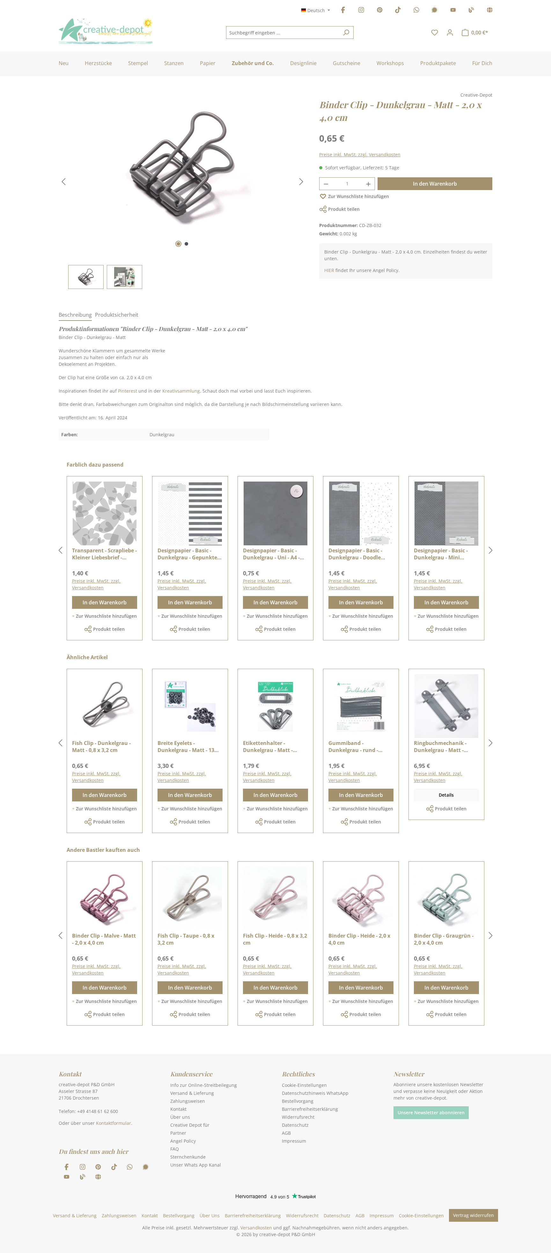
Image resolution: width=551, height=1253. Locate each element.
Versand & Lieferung (192, 1093)
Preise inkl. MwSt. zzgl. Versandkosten (359, 154)
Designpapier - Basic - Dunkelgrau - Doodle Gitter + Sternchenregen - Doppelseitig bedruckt (360, 554)
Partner (178, 1133)
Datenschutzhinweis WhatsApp (315, 1093)
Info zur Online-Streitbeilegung (203, 1085)
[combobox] (282, 32)
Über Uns (210, 1215)
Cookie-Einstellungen (304, 1085)
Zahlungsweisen (187, 1101)
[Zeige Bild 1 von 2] (178, 244)
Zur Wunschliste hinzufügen (358, 196)
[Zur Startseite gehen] (105, 31)
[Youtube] (453, 11)
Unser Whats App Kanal (195, 1165)
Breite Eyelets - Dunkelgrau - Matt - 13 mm (186, 747)
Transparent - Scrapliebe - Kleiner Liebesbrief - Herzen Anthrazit (104, 554)
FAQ (174, 1149)
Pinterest (127, 391)
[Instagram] (361, 11)
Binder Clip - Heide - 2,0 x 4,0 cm (359, 939)
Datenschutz (295, 1125)
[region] (182, 193)
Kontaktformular (113, 1123)
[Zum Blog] (471, 11)
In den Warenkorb (435, 183)
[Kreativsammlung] (490, 11)
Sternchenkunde (188, 1157)
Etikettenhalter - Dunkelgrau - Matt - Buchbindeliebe (268, 747)
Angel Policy (183, 1141)
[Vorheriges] (63, 181)
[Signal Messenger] (434, 11)
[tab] (75, 315)
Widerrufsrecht (298, 1117)
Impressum (294, 1141)
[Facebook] (343, 11)
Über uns (180, 1117)
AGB (286, 1133)
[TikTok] (398, 11)
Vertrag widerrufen (473, 1215)
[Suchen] (346, 32)
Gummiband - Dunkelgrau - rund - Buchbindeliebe (353, 747)
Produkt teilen (344, 209)
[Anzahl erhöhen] (368, 183)
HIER (329, 270)
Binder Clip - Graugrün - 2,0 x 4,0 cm (444, 939)
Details (446, 795)
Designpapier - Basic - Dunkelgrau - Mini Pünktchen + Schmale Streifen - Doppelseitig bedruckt (442, 554)
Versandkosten (256, 1228)
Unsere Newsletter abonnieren (431, 1112)
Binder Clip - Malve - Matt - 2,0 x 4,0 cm (104, 939)
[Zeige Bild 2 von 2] (186, 244)
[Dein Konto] (450, 32)
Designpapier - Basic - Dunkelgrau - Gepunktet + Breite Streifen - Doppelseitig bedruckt (188, 554)
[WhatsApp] (416, 11)
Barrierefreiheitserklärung (310, 1109)
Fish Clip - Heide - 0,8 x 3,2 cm (275, 939)
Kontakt (178, 1109)
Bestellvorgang (297, 1101)
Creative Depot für (189, 1125)
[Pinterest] (380, 11)
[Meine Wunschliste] (434, 32)
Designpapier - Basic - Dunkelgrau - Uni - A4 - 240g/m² (271, 554)
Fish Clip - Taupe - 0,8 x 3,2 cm (186, 939)
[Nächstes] (301, 181)
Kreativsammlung (181, 391)
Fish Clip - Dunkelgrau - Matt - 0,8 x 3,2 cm (101, 747)
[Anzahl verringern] (326, 183)
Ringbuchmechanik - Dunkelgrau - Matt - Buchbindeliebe (440, 747)
